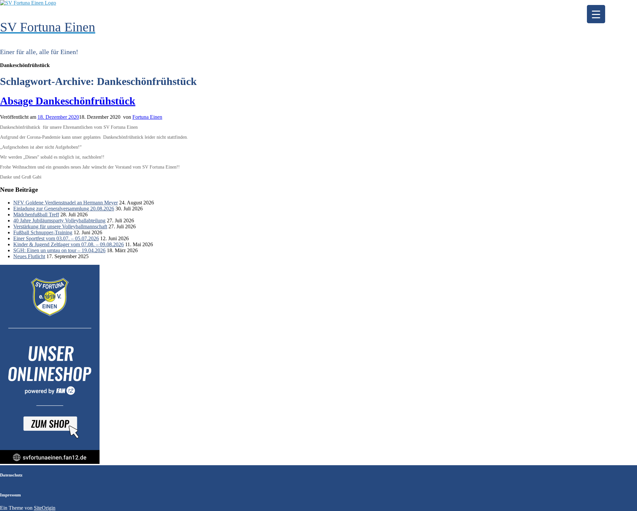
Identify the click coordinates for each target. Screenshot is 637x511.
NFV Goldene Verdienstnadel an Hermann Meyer (65, 202)
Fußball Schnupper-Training (42, 232)
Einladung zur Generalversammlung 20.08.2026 (63, 208)
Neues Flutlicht (29, 256)
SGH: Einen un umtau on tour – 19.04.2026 (59, 250)
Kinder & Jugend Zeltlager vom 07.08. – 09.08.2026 (68, 244)
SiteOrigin (44, 508)
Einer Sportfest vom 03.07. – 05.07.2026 (56, 238)
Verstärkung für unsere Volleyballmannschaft (60, 226)
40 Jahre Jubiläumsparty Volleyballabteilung (59, 220)
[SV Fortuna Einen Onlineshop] (50, 462)
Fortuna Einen (147, 117)
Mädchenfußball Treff (36, 214)
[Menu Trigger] (596, 14)
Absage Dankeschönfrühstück (67, 101)
